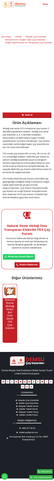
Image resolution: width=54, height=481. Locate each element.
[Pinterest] (16, 382)
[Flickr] (42, 382)
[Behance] (23, 387)
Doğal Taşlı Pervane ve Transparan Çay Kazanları (28, 42)
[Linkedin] (29, 382)
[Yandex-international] (46, 382)
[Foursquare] (38, 382)
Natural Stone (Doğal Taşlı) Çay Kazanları (25, 39)
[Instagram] (7, 382)
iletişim (13, 197)
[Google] (25, 382)
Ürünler (18, 36)
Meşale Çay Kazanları (36, 36)
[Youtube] (20, 382)
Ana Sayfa (6, 36)
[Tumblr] (33, 382)
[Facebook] (3, 382)
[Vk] (51, 382)
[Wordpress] (27, 387)
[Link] (31, 387)
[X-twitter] (12, 382)
